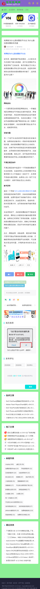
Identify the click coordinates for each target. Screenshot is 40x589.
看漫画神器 (10, 514)
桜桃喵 (19, 477)
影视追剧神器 (24, 489)
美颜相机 (9, 485)
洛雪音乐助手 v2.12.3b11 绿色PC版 (18, 560)
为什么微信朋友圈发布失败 (24, 191)
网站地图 (33, 588)
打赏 (28, 265)
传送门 (4, 583)
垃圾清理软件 (24, 473)
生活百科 (12, 10)
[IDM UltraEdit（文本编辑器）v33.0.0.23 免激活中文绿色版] (20, 18)
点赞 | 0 (21, 265)
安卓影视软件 (10, 473)
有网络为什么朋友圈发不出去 (15, 54)
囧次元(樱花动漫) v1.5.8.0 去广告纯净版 (21, 433)
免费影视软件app (12, 468)
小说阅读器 (10, 481)
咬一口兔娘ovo (11, 498)
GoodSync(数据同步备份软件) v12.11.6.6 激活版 (23, 547)
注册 (14, 376)
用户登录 (9, 583)
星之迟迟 (9, 477)
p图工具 (20, 464)
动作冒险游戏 (10, 506)
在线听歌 (27, 583)
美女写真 (30, 477)
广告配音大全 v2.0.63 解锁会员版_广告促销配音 (22, 531)
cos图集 (9, 494)
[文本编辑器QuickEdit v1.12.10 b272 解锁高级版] (31, 18)
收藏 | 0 (12, 265)
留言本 (15, 583)
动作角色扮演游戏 (25, 506)
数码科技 (20, 10)
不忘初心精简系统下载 (24, 485)
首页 (5, 10)
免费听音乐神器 (24, 514)
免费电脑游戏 (27, 510)
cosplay (9, 464)
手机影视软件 (26, 468)
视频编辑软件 (23, 481)
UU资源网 (18, 588)
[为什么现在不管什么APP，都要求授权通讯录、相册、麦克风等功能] (20, 338)
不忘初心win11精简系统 (13, 502)
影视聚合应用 (10, 489)
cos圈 (19, 494)
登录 (19, 376)
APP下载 (21, 583)
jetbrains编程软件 (12, 510)
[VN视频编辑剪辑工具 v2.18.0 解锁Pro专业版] (8, 18)
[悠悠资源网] (11, 3)
